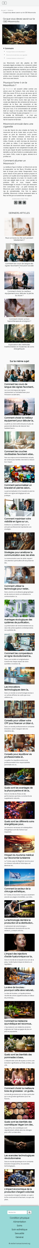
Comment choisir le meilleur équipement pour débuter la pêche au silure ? (19, 293)
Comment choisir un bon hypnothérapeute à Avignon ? (19, 320)
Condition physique (19, 1218)
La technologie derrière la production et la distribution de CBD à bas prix (18, 923)
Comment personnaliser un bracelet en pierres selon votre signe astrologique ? (18, 488)
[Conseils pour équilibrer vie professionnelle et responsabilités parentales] (19, 743)
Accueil (3, 10)
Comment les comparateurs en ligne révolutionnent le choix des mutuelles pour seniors (18, 657)
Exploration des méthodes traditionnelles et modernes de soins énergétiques (19, 347)
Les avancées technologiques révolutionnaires (19, 1157)
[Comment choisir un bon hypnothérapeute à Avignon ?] (19, 308)
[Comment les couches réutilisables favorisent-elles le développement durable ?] (19, 440)
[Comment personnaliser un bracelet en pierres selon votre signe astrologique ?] (19, 474)
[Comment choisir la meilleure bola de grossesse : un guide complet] (19, 1077)
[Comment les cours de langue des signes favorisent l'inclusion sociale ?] (19, 252)
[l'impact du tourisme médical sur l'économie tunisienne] (19, 844)
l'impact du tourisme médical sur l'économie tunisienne (19, 856)
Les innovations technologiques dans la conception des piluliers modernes (16, 690)
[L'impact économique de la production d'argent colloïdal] (19, 1178)
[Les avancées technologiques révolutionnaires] (19, 1144)
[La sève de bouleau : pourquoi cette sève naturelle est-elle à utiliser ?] (19, 976)
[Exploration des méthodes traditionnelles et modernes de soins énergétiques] (19, 333)
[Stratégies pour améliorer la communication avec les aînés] (19, 541)
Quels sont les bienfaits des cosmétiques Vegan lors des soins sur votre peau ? (18, 1124)
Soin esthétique (19, 1229)
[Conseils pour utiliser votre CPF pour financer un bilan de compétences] (19, 709)
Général (10, 10)
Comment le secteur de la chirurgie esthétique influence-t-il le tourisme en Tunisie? (18, 892)
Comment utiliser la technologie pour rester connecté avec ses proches (18, 589)
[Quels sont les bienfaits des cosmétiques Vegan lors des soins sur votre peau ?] (19, 1110)
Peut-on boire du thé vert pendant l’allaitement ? (19, 239)
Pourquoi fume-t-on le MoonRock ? (15, 52)
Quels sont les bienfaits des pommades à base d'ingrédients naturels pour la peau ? (19, 1058)
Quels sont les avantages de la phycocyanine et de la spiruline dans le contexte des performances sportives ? (19, 791)
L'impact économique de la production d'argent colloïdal (19, 1190)
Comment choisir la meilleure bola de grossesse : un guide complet (19, 1091)
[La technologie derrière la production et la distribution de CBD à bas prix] (19, 909)
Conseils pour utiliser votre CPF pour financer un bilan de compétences (19, 723)
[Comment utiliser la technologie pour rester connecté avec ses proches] (19, 575)
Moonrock (33, 113)
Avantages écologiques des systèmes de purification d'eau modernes (18, 622)
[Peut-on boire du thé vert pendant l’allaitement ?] (19, 227)
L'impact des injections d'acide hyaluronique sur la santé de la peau (18, 956)
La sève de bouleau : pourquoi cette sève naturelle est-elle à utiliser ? (19, 990)
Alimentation (19, 1221)
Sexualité (19, 1233)
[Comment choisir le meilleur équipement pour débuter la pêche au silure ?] (19, 280)
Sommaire (9, 48)
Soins (19, 1225)
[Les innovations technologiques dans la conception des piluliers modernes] (19, 676)
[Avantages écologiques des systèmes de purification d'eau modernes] (19, 608)
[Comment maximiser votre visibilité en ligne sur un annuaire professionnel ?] (19, 507)
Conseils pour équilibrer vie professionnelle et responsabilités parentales (18, 757)
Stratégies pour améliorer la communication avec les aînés (19, 553)
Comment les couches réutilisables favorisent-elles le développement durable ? (18, 454)
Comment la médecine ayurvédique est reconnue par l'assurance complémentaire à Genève (17, 1025)
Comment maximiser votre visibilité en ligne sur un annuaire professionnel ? (17, 521)
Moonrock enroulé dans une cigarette (16, 55)
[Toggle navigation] (4, 2)
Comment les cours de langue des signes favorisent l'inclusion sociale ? (19, 266)
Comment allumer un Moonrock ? (15, 58)
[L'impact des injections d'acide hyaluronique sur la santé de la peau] (19, 942)
